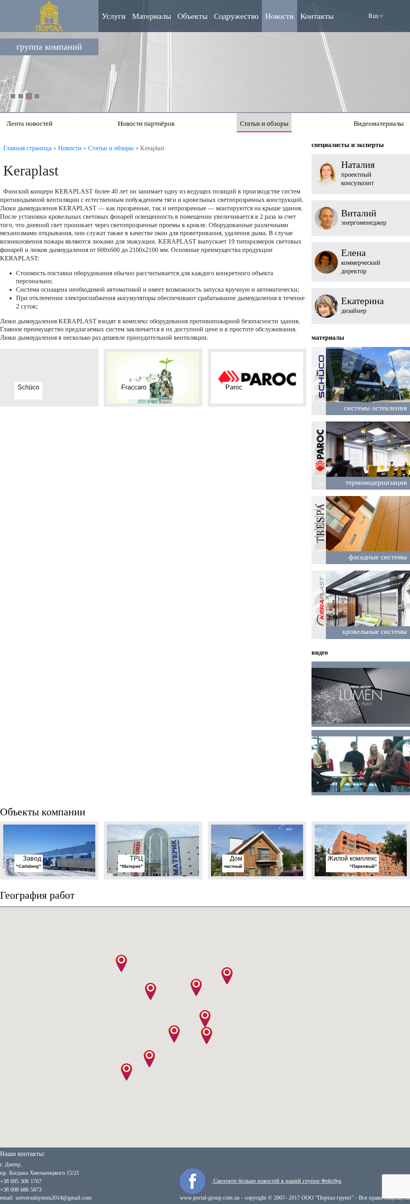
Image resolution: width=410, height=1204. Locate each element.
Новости (279, 16)
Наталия (358, 165)
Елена (353, 253)
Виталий (358, 213)
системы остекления (375, 408)
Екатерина (362, 301)
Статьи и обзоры (264, 123)
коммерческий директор (360, 266)
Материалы (151, 16)
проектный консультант (357, 178)
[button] (205, 1019)
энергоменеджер (363, 222)
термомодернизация (376, 482)
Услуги (114, 16)
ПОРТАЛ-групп (49, 16)
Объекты (192, 16)
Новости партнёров (146, 123)
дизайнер (353, 310)
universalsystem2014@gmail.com (54, 1198)
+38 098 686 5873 (21, 1190)
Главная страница (27, 148)
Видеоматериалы (379, 123)
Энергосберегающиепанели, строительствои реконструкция (331, 78)
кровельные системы (374, 631)
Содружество (236, 16)
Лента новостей (29, 123)
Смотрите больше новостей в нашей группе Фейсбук (277, 1181)
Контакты (317, 16)
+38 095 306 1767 (21, 1181)
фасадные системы (378, 557)
